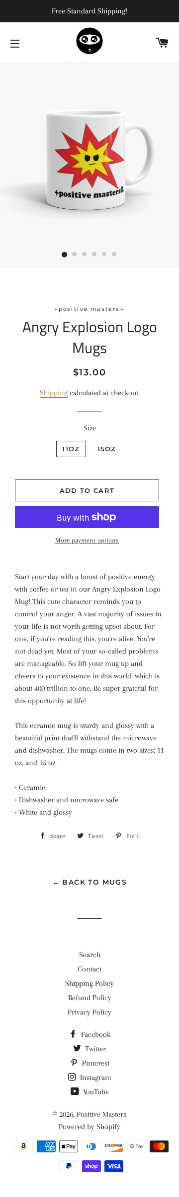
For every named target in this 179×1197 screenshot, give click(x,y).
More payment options (87, 540)
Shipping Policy (89, 983)
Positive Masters (101, 1114)
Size (90, 427)
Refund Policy (89, 997)
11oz (71, 449)
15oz (106, 449)
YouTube (95, 1091)
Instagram (94, 1077)
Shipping (54, 392)
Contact (89, 968)
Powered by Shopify (89, 1126)
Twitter (94, 1048)
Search (89, 954)
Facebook (94, 1034)
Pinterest (94, 1063)
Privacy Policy (89, 1012)
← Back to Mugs (89, 882)
